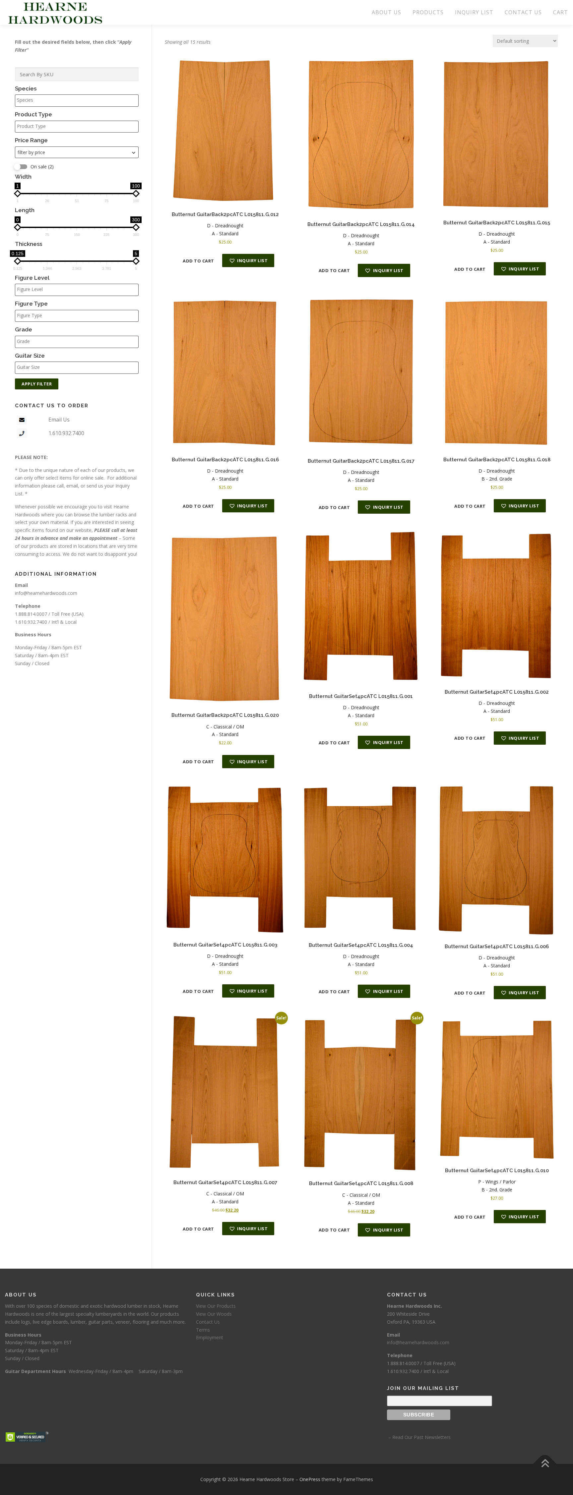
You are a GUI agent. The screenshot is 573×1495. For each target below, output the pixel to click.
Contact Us (208, 1322)
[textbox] (78, 100)
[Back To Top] (545, 1463)
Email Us (59, 419)
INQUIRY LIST (474, 12)
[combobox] (77, 152)
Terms (203, 1330)
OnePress (309, 1479)
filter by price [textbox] (31, 152)
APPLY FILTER (37, 384)
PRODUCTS (428, 12)
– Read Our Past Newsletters (419, 1437)
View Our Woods (214, 1314)
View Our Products (216, 1306)
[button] (248, 260)
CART (560, 12)
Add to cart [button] (198, 261)
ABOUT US (386, 12)
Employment (209, 1337)
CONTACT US (523, 12)
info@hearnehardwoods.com (46, 593)
